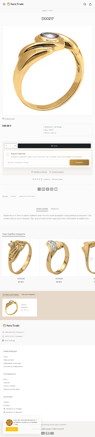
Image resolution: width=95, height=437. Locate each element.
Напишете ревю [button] (57, 179)
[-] (6, 146)
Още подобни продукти (13, 234)
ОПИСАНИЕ (42, 209)
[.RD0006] (20, 257)
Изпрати (79, 162)
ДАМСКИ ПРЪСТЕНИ (27, 196)
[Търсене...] (85, 4)
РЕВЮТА (55, 209)
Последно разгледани (10, 294)
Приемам (12, 429)
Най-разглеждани (28, 294)
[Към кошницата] (90, 4)
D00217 (13, 196)
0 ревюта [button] (46, 179)
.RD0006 (21, 279)
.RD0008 (59, 279)
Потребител (9, 374)
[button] (54, 146)
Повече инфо (10, 119)
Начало (44, 10)
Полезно (8, 397)
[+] (15, 146)
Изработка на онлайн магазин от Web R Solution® (47, 429)
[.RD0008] (58, 257)
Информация (10, 351)
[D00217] (11, 307)
